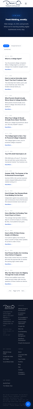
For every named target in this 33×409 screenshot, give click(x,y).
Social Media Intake (8, 361)
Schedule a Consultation (21, 373)
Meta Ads (20, 329)
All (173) (6, 45)
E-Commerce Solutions (21, 313)
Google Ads (21, 326)
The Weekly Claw (7, 386)
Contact (20, 369)
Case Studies (21, 359)
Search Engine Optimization (22, 322)
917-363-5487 (6, 335)
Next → (23, 290)
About (19, 352)
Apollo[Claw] (7, 49)
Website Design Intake (7, 352)
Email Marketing (22, 331)
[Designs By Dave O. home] (12, 3)
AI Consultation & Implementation (23, 318)
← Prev (9, 290)
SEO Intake (6, 359)
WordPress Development (21, 339)
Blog (19, 364)
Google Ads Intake (8, 356)
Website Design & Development (23, 309)
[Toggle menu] (26, 3)
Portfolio (20, 361)
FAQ (19, 367)
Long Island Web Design (22, 355)
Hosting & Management (21, 335)
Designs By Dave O (16, 45)
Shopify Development (24, 343)
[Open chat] (28, 404)
